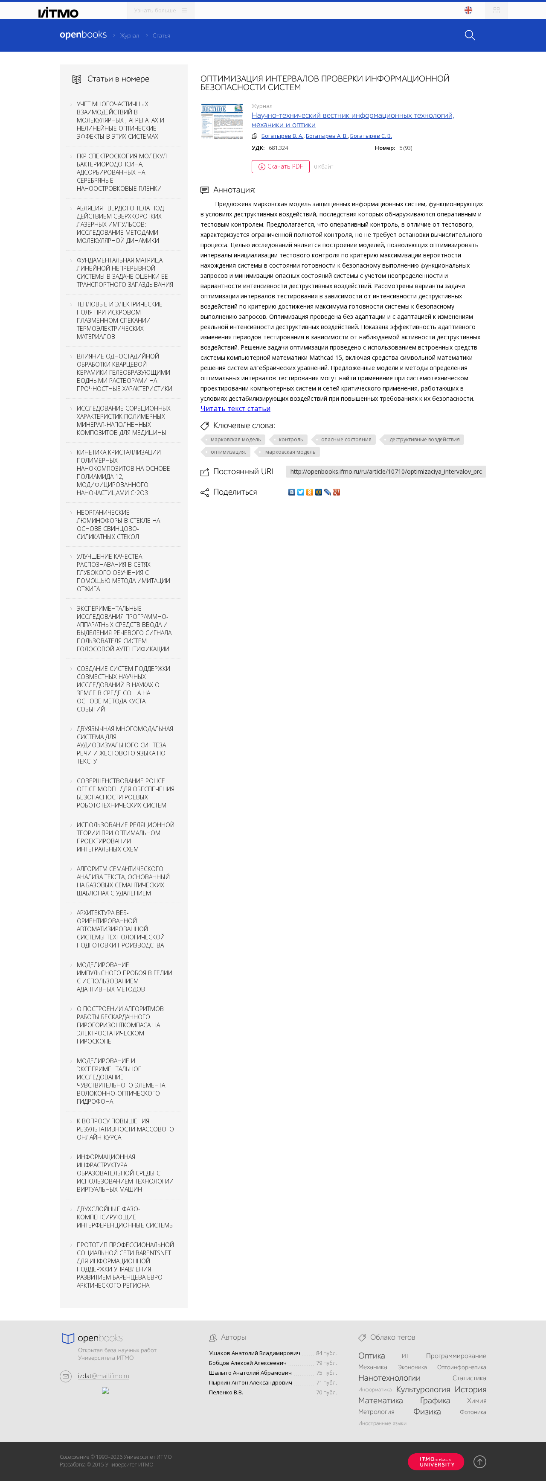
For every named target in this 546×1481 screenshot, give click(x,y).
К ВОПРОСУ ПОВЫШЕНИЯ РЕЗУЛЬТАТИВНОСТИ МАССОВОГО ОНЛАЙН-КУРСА (125, 1129)
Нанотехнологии (389, 1378)
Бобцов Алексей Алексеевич (248, 1363)
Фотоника (473, 1412)
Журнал (129, 36)
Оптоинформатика (461, 1367)
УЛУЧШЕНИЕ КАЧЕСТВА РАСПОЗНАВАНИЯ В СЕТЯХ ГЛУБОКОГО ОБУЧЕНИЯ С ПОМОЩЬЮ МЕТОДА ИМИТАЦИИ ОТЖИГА (123, 572)
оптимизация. (228, 451)
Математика (380, 1401)
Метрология (376, 1412)
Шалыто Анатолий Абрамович (250, 1373)
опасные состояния (346, 439)
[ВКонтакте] (292, 492)
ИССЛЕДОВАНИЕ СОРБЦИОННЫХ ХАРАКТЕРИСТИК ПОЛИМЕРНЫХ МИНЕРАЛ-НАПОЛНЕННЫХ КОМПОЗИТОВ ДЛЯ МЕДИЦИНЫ (124, 420)
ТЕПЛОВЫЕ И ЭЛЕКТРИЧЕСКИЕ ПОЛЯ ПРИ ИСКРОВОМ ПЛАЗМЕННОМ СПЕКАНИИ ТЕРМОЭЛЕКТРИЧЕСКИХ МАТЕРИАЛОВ (120, 320)
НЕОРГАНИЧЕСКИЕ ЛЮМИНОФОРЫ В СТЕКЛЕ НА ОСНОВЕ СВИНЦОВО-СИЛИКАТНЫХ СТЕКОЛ (118, 524)
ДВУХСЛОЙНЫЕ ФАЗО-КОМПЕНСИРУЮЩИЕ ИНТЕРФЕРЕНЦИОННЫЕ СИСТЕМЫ (125, 1217)
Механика (372, 1367)
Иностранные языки (382, 1423)
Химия (476, 1401)
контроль (291, 439)
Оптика (371, 1356)
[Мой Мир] (318, 492)
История (470, 1390)
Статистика (469, 1378)
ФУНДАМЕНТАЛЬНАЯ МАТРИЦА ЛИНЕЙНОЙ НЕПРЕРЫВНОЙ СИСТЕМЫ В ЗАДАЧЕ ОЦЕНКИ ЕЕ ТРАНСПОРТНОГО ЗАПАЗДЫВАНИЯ (125, 272)
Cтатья (161, 36)
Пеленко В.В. (226, 1392)
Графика (435, 1401)
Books (83, 35)
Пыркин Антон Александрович (250, 1382)
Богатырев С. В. (371, 136)
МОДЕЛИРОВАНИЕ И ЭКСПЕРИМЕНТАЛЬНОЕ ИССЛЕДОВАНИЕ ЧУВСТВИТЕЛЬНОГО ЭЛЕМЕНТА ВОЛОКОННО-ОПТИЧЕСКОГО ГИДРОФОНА (121, 1081)
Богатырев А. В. (327, 136)
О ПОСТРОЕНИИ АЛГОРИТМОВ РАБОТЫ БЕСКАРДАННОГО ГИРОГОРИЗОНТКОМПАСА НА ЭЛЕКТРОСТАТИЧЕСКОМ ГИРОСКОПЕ (120, 1025)
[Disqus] (343, 617)
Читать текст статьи (235, 408)
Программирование (456, 1356)
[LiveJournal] (327, 492)
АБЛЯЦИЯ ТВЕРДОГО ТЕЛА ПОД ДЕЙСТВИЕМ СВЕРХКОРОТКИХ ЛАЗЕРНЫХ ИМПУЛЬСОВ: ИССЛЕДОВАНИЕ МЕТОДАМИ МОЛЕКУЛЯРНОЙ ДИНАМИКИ (120, 224)
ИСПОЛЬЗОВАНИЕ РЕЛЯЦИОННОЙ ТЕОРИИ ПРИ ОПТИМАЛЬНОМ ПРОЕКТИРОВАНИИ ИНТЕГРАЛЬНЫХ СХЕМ (125, 837)
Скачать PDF (285, 166)
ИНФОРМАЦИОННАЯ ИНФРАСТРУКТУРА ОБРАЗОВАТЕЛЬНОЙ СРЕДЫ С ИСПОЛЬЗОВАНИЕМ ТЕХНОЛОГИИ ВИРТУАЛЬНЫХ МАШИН (125, 1173)
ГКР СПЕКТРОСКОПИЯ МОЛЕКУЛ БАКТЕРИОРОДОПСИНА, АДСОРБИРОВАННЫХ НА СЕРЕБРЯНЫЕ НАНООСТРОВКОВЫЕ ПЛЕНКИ (122, 172)
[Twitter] (300, 492)
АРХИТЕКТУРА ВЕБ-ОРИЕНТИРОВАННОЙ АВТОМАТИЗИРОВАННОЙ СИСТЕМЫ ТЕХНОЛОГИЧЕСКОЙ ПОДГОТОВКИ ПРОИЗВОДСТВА (121, 929)
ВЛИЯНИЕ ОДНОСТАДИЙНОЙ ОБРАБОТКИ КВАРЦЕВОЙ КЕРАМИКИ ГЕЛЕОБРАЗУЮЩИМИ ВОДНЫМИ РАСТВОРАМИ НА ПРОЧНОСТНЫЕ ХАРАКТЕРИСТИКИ (124, 372)
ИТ (406, 1356)
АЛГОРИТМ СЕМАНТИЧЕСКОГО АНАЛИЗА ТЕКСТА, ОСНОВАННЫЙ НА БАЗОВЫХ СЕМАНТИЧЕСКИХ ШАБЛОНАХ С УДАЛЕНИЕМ (123, 881)
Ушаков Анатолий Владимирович (254, 1353)
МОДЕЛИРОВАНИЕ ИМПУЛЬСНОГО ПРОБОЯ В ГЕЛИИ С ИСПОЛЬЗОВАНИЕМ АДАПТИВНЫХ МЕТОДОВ (124, 977)
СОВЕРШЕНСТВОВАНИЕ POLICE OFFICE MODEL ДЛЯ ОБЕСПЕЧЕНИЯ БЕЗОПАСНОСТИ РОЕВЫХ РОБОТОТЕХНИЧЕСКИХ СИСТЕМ (125, 793)
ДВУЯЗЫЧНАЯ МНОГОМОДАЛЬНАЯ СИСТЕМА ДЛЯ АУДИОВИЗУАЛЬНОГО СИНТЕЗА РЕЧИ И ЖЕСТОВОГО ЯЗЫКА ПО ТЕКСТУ (125, 745)
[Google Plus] (336, 492)
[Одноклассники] (309, 492)
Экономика (412, 1367)
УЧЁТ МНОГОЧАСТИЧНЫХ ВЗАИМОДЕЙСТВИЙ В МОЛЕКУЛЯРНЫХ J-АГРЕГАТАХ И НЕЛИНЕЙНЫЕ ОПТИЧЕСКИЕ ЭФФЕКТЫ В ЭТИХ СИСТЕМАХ (120, 120)
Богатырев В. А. (282, 136)
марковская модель (236, 439)
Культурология (423, 1390)
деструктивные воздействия (424, 439)
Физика (427, 1412)
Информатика (375, 1390)
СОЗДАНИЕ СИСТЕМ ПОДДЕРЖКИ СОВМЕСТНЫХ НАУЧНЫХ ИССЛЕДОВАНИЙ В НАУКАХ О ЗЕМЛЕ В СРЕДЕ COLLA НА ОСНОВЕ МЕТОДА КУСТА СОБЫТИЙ (123, 689)
